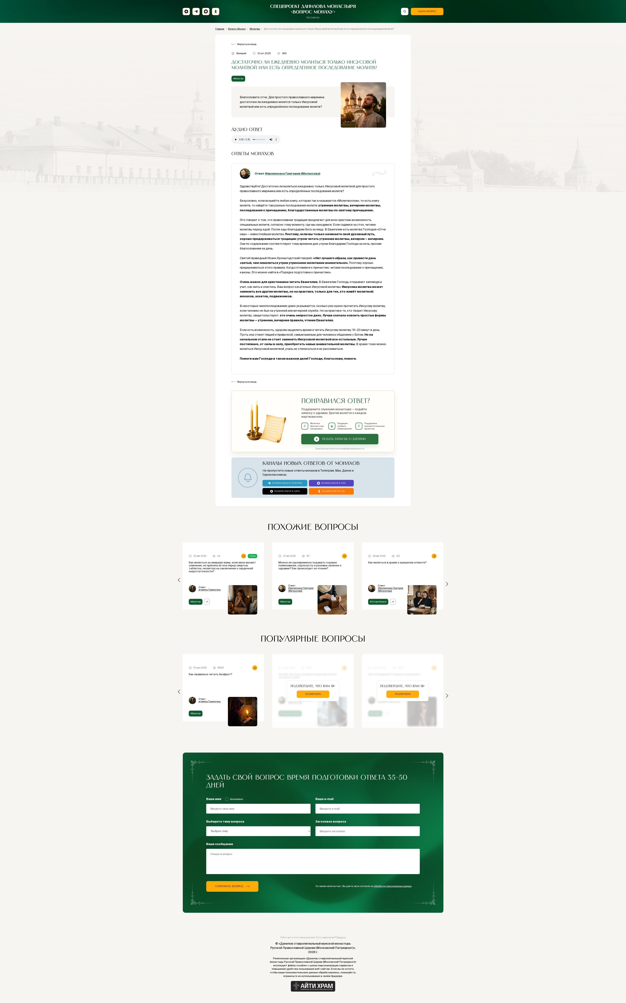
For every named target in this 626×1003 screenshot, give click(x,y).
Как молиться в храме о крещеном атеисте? (397, 562)
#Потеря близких (378, 602)
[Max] (205, 11)
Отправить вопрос (229, 886)
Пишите (341, 937)
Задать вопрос (427, 11)
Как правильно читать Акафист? (210, 674)
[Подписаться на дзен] (186, 11)
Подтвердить (313, 694)
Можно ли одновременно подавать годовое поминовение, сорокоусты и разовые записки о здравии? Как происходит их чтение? (309, 565)
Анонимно (236, 799)
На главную (313, 17)
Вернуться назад (246, 44)
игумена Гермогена (210, 589)
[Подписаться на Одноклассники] (215, 11)
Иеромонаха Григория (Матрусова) (292, 173)
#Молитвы (238, 79)
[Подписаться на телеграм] (196, 11)
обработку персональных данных (393, 886)
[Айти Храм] (313, 986)
